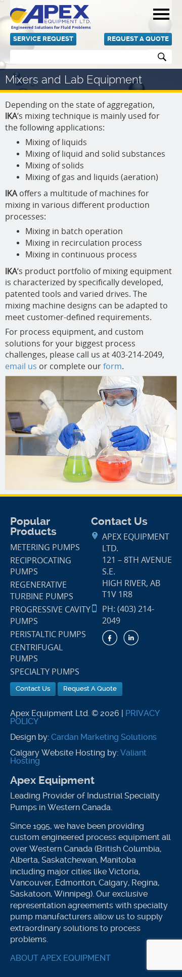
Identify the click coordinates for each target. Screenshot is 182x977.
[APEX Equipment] (50, 17)
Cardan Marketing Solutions (104, 737)
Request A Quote (138, 38)
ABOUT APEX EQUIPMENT (60, 958)
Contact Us (33, 688)
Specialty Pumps (44, 672)
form (112, 366)
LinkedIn (131, 637)
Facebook (109, 637)
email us (21, 366)
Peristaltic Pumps (48, 634)
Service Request (43, 38)
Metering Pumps (45, 547)
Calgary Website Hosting (57, 753)
